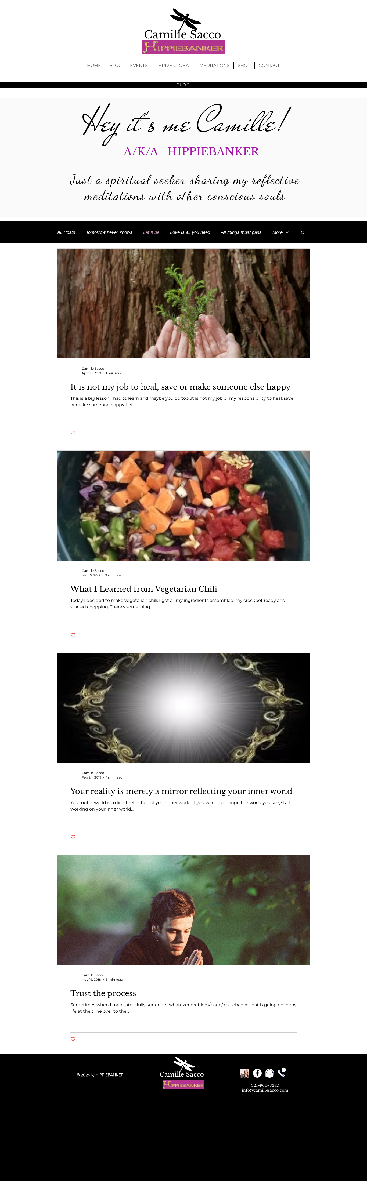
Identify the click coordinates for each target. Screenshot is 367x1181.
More (277, 232)
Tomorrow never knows (109, 232)
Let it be (151, 232)
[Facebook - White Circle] (257, 1073)
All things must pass (241, 232)
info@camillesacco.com (265, 1090)
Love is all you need (190, 232)
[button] (302, 233)
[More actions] (296, 370)
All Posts (66, 232)
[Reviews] (244, 1073)
